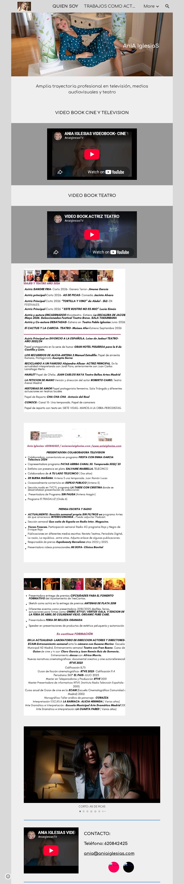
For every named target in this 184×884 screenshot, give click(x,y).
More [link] (149, 6)
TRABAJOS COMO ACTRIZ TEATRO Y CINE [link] (111, 6)
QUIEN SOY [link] (65, 6)
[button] (167, 6)
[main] (133, 44)
